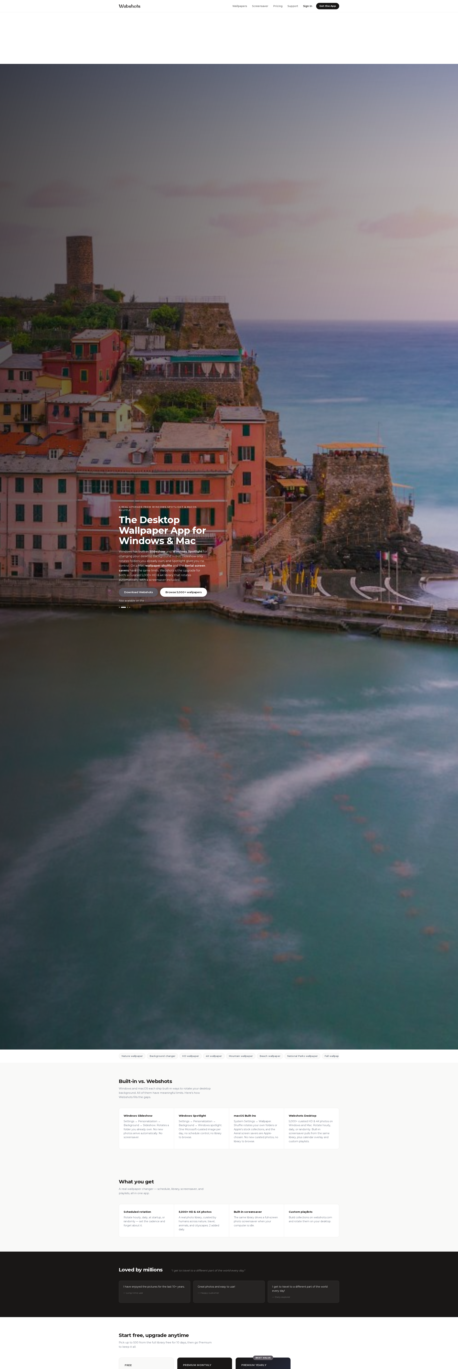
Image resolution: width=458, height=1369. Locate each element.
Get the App (327, 5)
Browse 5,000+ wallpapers (183, 592)
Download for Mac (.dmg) (182, 600)
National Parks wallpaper (302, 1056)
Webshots (129, 6)
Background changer (162, 1056)
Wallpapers (239, 6)
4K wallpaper (214, 1056)
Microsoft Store (154, 600)
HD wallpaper (190, 1056)
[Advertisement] (107, 38)
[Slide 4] (127, 607)
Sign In (307, 6)
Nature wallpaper (132, 1056)
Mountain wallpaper (241, 1056)
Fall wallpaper (333, 1056)
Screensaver (260, 6)
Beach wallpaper (270, 1056)
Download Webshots (138, 592)
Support (293, 6)
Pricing (277, 6)
